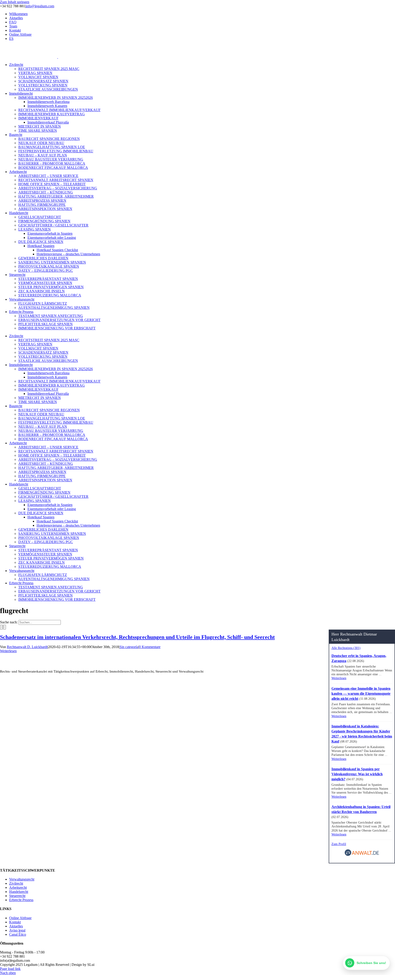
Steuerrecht (17, 896)
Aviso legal (17, 930)
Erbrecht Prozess (21, 900)
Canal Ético (17, 934)
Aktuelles (16, 926)
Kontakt (15, 922)
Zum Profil (338, 844)
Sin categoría (129, 647)
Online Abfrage (20, 918)
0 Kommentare (149, 647)
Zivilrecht (16, 883)
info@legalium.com (40, 6)
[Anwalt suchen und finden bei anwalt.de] (362, 855)
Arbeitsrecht (18, 887)
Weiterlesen (8, 651)
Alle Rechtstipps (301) (345, 648)
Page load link (10, 969)
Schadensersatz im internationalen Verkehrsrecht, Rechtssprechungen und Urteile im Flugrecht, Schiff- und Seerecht (137, 637)
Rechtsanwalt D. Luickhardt (27, 647)
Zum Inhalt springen (14, 2)
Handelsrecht (18, 892)
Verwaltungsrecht (21, 879)
